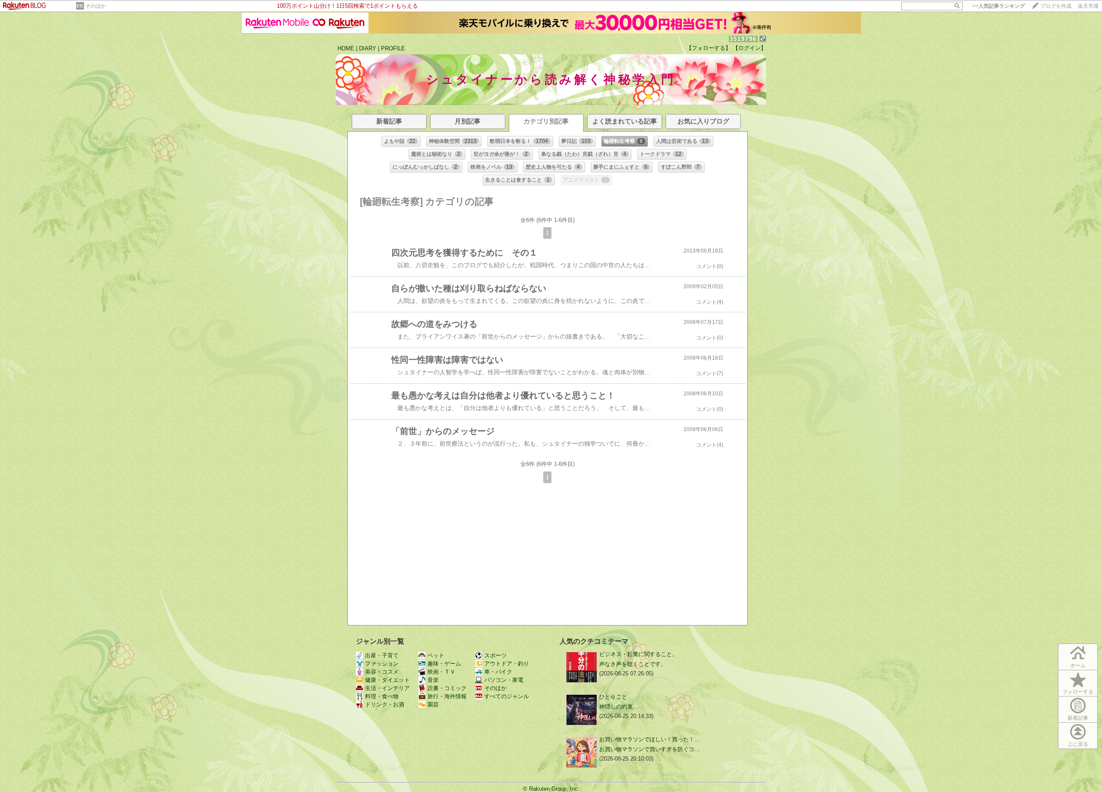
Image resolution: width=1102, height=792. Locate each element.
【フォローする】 (708, 48)
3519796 (743, 39)
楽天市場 (1088, 6)
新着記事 (1078, 718)
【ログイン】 (749, 48)
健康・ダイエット (387, 680)
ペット (435, 655)
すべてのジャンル (506, 696)
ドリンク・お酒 (384, 704)
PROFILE (393, 48)
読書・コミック (447, 688)
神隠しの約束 (616, 706)
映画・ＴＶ (441, 672)
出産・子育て (382, 655)
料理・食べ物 (382, 696)
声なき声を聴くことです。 (632, 664)
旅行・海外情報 (447, 696)
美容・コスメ (382, 672)
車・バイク (498, 672)
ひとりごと (613, 696)
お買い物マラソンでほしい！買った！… (649, 739)
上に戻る (1078, 744)
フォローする (1077, 692)
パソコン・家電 (503, 680)
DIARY (367, 48)
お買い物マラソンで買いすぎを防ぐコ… (649, 749)
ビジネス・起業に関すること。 (638, 654)
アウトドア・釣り (506, 663)
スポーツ (495, 655)
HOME (345, 48)
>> (998, 6)
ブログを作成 (1055, 6)
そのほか (95, 6)
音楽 (433, 680)
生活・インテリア (387, 688)
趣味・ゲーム (444, 663)
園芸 (433, 704)
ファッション (382, 663)
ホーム (1078, 666)
